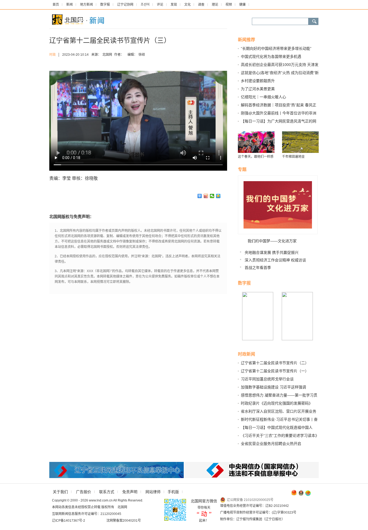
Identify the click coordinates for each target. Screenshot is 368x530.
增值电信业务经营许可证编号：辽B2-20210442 (254, 506)
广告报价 (83, 492)
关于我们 (60, 492)
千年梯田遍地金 (293, 157)
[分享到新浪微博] (206, 196)
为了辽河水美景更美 (258, 89)
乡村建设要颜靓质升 (258, 81)
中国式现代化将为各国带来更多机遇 (271, 56)
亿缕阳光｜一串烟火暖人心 (263, 97)
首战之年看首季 (258, 267)
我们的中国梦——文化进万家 (272, 241)
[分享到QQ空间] (218, 196)
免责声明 (129, 492)
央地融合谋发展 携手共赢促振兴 (271, 252)
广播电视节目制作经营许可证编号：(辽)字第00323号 (258, 512)
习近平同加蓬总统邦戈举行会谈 (267, 379)
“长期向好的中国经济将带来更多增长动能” (276, 48)
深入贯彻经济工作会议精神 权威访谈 (275, 260)
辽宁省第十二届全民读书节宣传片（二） (275, 363)
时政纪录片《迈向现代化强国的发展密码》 (277, 403)
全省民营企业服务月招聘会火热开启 (271, 443)
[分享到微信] (212, 196)
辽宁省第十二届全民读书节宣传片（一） (275, 371)
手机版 (173, 492)
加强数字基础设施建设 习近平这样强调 (273, 387)
